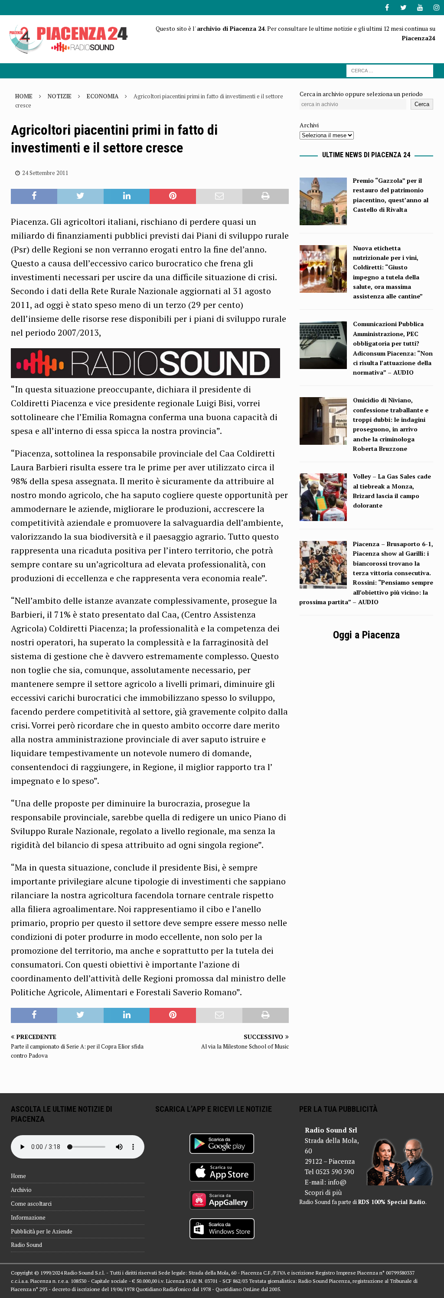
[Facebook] (387, 7)
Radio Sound (26, 1245)
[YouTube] (420, 7)
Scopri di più (323, 1192)
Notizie (60, 96)
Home (18, 1176)
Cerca (422, 104)
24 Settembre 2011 (45, 173)
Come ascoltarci (31, 1203)
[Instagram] (436, 7)
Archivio (21, 1190)
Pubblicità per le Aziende (41, 1231)
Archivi (309, 125)
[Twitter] (403, 7)
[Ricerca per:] (389, 70)
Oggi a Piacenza (366, 635)
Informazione (28, 1217)
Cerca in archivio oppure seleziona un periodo (361, 94)
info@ (337, 1182)
